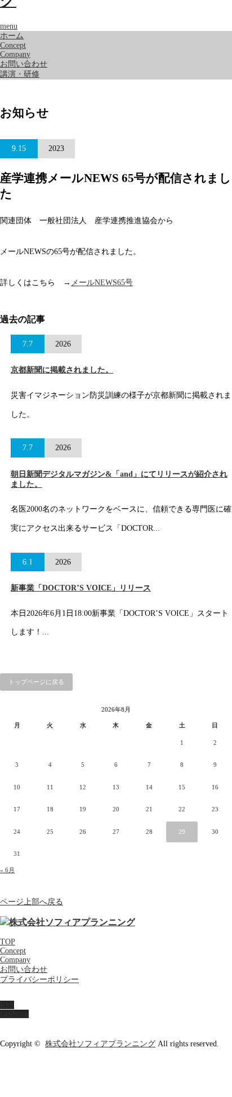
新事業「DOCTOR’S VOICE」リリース (81, 588)
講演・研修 (19, 74)
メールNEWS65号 (102, 282)
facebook (14, 1014)
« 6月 (7, 870)
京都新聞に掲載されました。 (62, 370)
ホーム (12, 36)
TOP (7, 942)
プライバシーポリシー (39, 979)
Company (15, 54)
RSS (7, 1005)
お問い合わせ (23, 64)
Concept (13, 45)
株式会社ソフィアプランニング (100, 1044)
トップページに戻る (36, 681)
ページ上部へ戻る (31, 902)
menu (8, 26)
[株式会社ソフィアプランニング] (67, 922)
